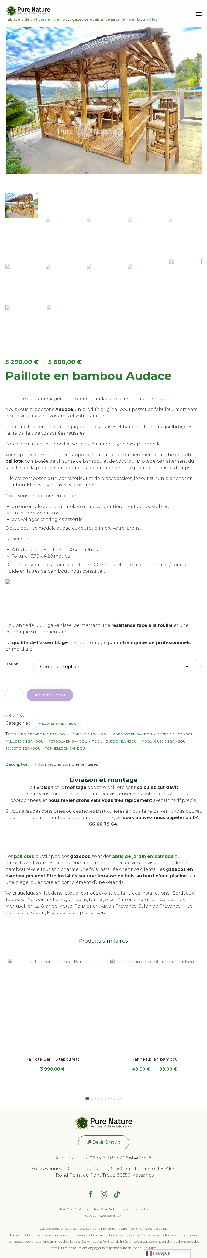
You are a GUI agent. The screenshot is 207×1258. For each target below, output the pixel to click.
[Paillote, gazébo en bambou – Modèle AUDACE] (144, 234)
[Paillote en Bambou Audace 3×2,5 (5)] (103, 280)
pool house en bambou (114, 741)
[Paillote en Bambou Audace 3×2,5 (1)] (144, 280)
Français (161, 1253)
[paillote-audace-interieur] (62, 327)
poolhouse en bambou (163, 741)
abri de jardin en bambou (43, 734)
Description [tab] (17, 764)
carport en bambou (132, 734)
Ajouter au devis (50, 695)
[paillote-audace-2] (185, 271)
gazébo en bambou (175, 734)
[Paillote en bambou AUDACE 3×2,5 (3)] (62, 234)
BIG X (117, 1216)
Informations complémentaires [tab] (66, 764)
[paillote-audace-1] (21, 317)
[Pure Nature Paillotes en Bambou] (81, 10)
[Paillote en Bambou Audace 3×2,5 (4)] (62, 280)
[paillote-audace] (21, 205)
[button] (103, 1142)
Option (11, 664)
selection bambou (22, 748)
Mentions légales (135, 1209)
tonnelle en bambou (65, 748)
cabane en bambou (90, 734)
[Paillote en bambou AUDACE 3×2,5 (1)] (103, 234)
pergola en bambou (67, 741)
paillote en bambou (24, 741)
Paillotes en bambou (57, 723)
